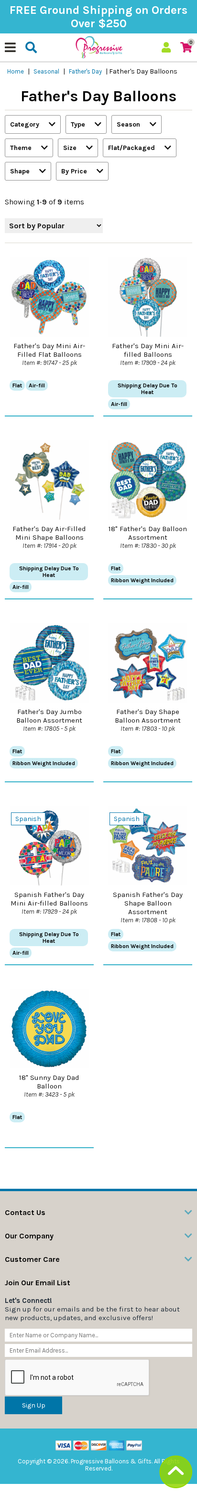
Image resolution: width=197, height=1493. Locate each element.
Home (15, 71)
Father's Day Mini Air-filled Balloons (148, 350)
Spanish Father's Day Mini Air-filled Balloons (49, 898)
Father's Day (85, 71)
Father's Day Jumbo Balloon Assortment (49, 716)
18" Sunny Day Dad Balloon (49, 1081)
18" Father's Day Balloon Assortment (148, 533)
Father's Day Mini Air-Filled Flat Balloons (49, 350)
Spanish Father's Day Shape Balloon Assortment (148, 903)
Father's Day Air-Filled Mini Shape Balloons (49, 533)
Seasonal (46, 71)
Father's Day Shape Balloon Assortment (148, 716)
